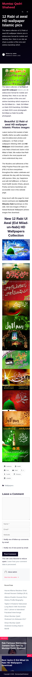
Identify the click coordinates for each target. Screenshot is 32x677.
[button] (22, 12)
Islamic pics (22, 90)
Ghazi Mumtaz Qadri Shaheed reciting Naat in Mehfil (13, 626)
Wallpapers (9, 485)
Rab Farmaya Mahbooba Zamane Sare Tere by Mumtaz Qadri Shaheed (14, 645)
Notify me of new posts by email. (16, 548)
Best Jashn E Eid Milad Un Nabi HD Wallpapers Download (15, 663)
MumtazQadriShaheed (21, 674)
